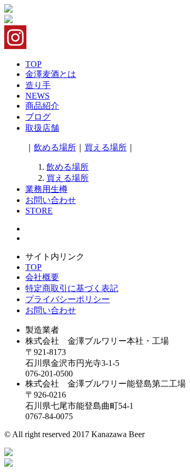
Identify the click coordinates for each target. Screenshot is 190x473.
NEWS (37, 95)
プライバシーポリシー (67, 299)
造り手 (38, 85)
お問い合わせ (50, 200)
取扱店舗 (42, 127)
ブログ (38, 116)
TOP (33, 64)
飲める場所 (55, 147)
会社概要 (42, 277)
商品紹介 (42, 105)
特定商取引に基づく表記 (71, 288)
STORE (39, 210)
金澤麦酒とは (50, 74)
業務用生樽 (46, 189)
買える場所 (105, 147)
